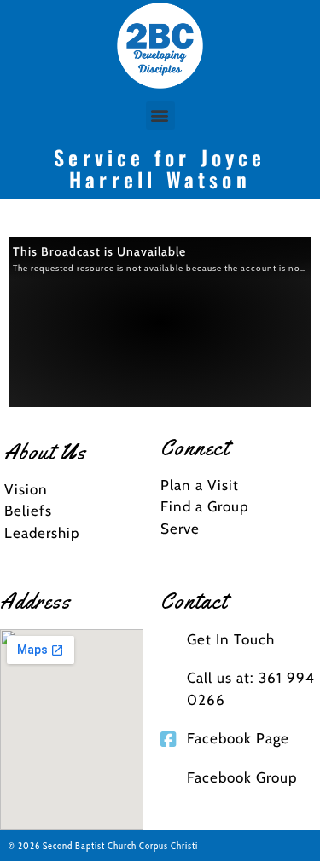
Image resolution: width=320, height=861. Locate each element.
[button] (160, 115)
